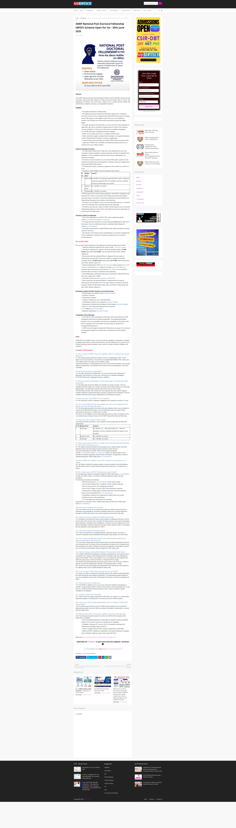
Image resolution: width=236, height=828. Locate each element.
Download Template (110, 293)
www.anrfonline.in (92, 219)
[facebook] (159, 10)
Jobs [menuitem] (81, 10)
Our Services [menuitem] (126, 10)
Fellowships (83, 18)
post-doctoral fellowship (89, 653)
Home (77, 18)
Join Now (124, 642)
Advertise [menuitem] (136, 10)
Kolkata (138, 181)
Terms (148, 111)
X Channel (92, 642)
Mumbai (138, 185)
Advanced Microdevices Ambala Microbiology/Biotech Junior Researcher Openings (152, 155)
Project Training (109, 783)
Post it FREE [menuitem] (147, 10)
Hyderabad (139, 192)
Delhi (138, 177)
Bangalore (139, 188)
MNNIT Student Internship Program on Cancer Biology (152, 163)
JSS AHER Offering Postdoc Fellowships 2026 (101, 690)
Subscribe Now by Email (115, 649)
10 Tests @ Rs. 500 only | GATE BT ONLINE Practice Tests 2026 (152, 783)
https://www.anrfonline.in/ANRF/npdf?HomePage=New (99, 637)
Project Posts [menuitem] (101, 10)
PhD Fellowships (109, 777)
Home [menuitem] (75, 10)
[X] (161, 10)
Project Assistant (109, 780)
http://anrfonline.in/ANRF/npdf (106, 278)
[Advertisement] (55, 815)
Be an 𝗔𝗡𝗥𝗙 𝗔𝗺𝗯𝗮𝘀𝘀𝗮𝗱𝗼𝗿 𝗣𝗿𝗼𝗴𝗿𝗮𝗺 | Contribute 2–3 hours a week (83, 690)
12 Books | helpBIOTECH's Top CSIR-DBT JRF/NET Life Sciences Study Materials (90, 776)
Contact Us (159, 799)
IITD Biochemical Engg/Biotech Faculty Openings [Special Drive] (152, 146)
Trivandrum (140, 199)
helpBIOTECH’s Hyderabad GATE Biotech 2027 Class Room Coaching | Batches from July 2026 (152, 769)
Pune (138, 195)
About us (151, 799)
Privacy (153, 111)
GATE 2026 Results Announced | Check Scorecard (152, 776)
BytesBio (107, 767)
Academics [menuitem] (89, 10)
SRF (106, 790)
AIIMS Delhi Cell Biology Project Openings (151, 131)
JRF (105, 774)
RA (105, 786)
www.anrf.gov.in (105, 219)
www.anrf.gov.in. (99, 452)
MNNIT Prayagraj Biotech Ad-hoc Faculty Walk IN (152, 138)
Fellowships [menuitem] (114, 10)
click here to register (120, 247)
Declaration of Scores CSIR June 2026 (91, 768)
